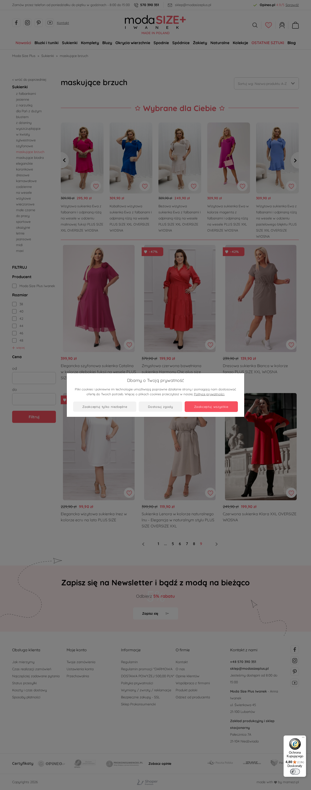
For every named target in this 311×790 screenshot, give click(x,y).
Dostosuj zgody (160, 407)
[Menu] (303, 738)
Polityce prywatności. (209, 394)
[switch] (295, 771)
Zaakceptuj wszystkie (211, 407)
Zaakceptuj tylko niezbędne (104, 407)
